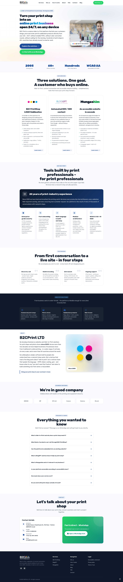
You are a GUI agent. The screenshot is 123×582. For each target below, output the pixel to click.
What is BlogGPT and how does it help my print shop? (47, 455)
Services (41, 2)
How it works (56, 2)
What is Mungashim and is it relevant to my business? (47, 462)
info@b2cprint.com (31, 540)
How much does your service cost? (42, 476)
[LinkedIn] (24, 568)
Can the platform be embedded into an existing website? (48, 449)
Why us (48, 2)
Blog (81, 2)
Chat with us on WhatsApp (33, 52)
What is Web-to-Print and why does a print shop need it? (48, 435)
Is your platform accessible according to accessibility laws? (50, 469)
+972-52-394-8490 (32, 535)
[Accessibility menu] (120, 579)
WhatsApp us (98, 2)
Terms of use (91, 565)
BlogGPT (55, 562)
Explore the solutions (29, 46)
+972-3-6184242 (31, 531)
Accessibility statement (94, 560)
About (64, 2)
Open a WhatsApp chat (77, 533)
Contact (75, 2)
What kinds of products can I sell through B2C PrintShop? (49, 442)
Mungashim (55, 565)
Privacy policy (91, 562)
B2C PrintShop (56, 560)
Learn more (37, 150)
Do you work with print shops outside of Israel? (46, 482)
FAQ (69, 2)
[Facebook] (21, 568)
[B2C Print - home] (24, 2)
